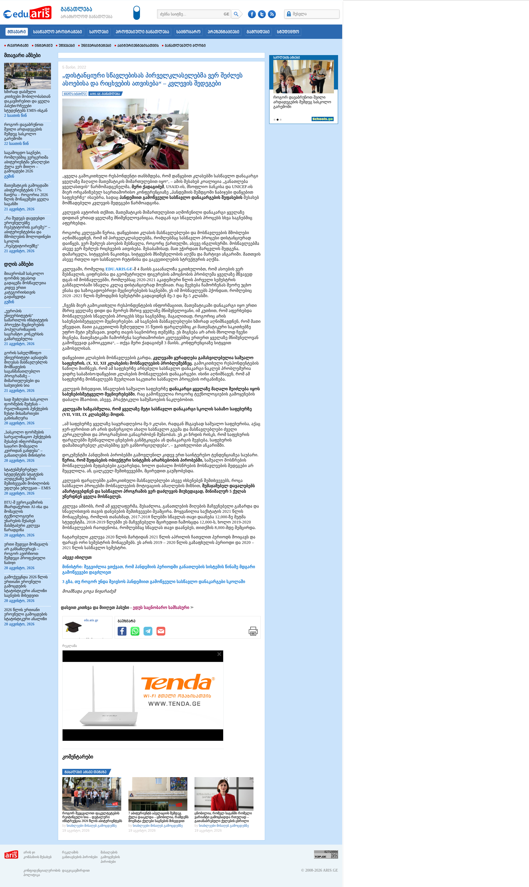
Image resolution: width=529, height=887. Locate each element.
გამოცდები (258, 32)
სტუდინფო (288, 32)
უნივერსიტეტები (96, 46)
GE (226, 14)
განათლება (76, 10)
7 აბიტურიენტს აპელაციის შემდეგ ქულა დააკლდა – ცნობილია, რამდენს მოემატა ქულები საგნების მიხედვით (158, 817)
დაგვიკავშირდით (76, 870)
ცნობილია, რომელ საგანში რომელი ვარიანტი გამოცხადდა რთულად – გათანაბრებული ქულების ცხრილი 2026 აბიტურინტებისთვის (223, 817)
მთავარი (16, 32)
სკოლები (99, 32)
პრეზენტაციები (223, 32)
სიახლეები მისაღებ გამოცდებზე (92, 826)
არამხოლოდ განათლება (78, 17)
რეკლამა (69, 646)
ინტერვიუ (44, 46)
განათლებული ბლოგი (185, 46)
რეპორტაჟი (18, 46)
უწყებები (67, 46)
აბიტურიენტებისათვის (138, 46)
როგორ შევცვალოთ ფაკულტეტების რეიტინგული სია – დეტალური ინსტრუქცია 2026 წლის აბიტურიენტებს (92, 817)
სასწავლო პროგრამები (57, 32)
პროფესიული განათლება (142, 32)
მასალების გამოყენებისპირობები (110, 857)
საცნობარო (188, 32)
